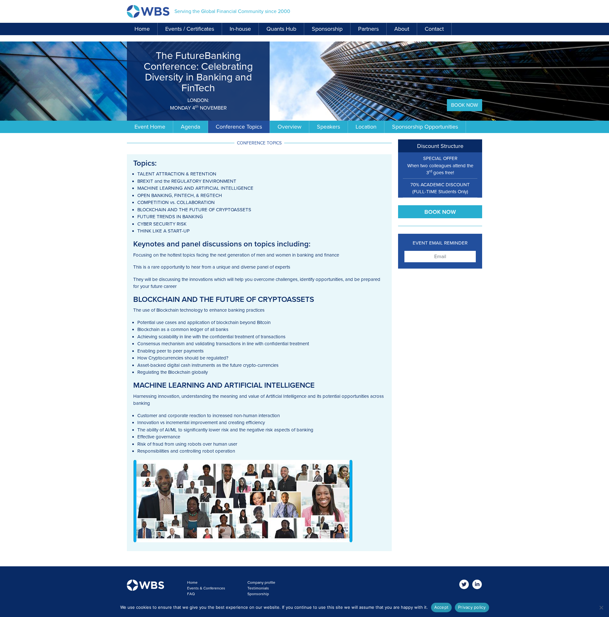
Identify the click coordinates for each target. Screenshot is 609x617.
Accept (441, 607)
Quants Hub (281, 28)
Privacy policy (472, 607)
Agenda (190, 126)
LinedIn (477, 584)
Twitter (464, 584)
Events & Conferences (206, 588)
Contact (434, 28)
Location (366, 126)
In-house (240, 28)
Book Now (464, 105)
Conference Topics (239, 126)
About (401, 28)
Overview (289, 126)
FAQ (191, 594)
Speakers (328, 126)
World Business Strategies (148, 11)
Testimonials (258, 588)
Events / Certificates (189, 28)
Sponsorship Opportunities (425, 126)
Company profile (261, 582)
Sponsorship (327, 28)
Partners (368, 28)
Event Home (149, 126)
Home (142, 28)
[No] (601, 607)
